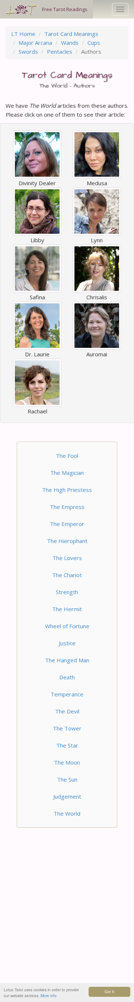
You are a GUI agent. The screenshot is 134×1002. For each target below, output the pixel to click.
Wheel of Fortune (67, 626)
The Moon (67, 762)
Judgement (67, 796)
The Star (67, 745)
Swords (28, 51)
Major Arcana (35, 42)
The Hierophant (67, 541)
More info (49, 995)
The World (67, 813)
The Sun (67, 779)
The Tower (67, 728)
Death (67, 677)
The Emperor (67, 523)
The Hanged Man (67, 660)
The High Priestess (67, 489)
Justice (67, 643)
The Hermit (67, 609)
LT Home (23, 33)
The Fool (67, 455)
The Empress (67, 506)
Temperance (67, 694)
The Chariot (67, 575)
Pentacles (59, 51)
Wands (70, 42)
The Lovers (67, 558)
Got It (109, 991)
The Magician (67, 472)
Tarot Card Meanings (71, 33)
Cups (93, 42)
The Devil (67, 711)
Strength (67, 592)
